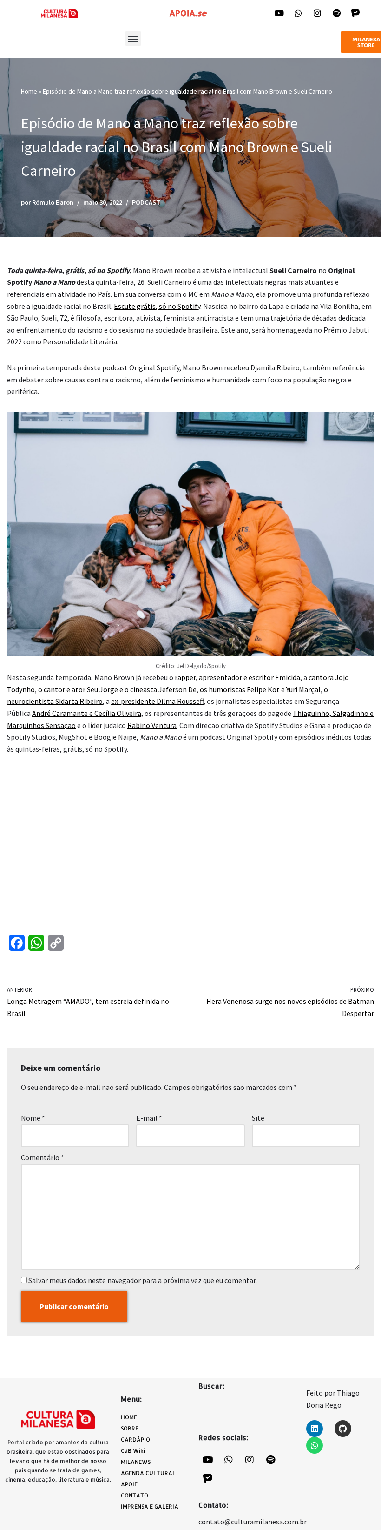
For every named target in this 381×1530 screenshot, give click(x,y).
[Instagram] (317, 13)
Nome (33, 1117)
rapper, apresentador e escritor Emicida (237, 677)
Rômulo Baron (52, 202)
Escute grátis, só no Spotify (157, 306)
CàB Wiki (133, 1450)
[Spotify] (336, 13)
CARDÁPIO (135, 1439)
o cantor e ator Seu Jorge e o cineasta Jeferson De (117, 689)
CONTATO (134, 1495)
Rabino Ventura (152, 725)
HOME (129, 1417)
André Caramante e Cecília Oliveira (86, 713)
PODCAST (146, 202)
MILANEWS (136, 1461)
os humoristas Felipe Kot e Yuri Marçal (260, 689)
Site (258, 1117)
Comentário (42, 1157)
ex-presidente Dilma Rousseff (157, 701)
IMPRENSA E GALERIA (149, 1506)
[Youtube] (279, 13)
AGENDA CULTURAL (148, 1473)
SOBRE (129, 1428)
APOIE (129, 1484)
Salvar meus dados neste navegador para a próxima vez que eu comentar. (142, 1280)
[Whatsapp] (298, 13)
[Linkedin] (314, 1428)
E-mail (149, 1117)
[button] (133, 38)
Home (29, 91)
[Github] (343, 1428)
